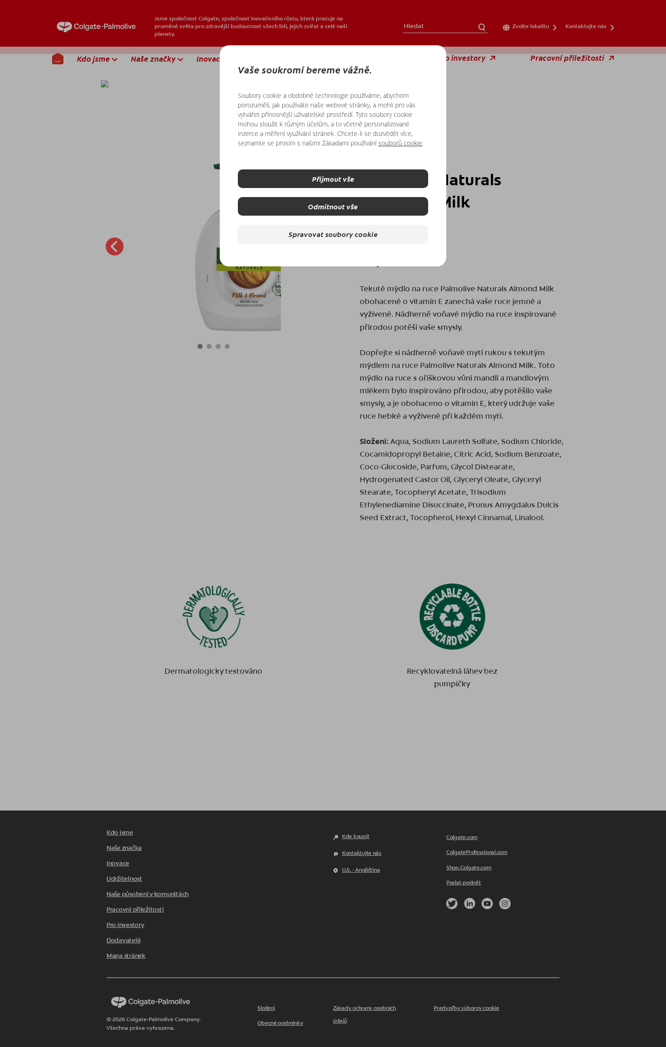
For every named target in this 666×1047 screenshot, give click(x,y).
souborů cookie (400, 143)
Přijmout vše (333, 178)
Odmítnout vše (333, 206)
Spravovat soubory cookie (333, 234)
